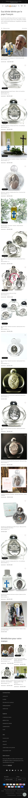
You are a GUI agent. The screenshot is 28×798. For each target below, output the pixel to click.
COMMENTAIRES (6, 726)
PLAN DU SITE (6, 738)
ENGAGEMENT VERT (7, 750)
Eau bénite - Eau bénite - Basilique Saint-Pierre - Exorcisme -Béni (13, 192)
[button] (2, 5)
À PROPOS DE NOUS (7, 717)
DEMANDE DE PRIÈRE (7, 723)
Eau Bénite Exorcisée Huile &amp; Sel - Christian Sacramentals (12, 58)
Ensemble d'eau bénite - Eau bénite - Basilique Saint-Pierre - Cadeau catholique (14, 495)
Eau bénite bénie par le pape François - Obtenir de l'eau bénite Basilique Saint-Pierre (13, 92)
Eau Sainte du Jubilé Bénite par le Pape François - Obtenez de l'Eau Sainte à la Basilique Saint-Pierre (13, 527)
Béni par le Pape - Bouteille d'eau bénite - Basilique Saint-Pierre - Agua (13, 259)
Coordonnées (19, 795)
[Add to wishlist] (25, 32)
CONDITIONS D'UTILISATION (9, 747)
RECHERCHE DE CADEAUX (8, 702)
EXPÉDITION (5, 708)
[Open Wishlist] (21, 5)
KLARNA (4, 699)
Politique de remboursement (10, 790)
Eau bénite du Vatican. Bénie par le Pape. (8, 293)
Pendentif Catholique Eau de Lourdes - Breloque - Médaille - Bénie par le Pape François (13, 629)
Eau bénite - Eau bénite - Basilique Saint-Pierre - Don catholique (13, 125)
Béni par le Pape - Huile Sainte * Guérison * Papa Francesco (12, 225)
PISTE (4, 729)
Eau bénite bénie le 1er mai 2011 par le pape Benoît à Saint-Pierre (13, 395)
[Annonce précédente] (2, 1)
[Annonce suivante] (25, 1)
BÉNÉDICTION (6, 720)
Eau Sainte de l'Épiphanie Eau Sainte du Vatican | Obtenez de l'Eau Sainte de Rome (13, 595)
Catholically (9, 789)
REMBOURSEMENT (6, 705)
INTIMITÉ (5, 744)
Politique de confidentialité (22, 790)
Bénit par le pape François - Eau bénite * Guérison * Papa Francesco (13, 158)
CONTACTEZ (5, 696)
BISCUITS (5, 741)
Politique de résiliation (12, 795)
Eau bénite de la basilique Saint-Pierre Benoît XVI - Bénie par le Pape (14, 461)
